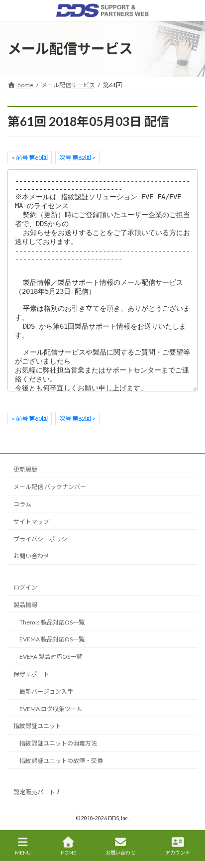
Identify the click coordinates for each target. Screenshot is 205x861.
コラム (22, 504)
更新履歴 (25, 470)
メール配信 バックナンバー (49, 487)
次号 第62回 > (77, 157)
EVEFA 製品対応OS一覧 (50, 656)
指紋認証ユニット (37, 726)
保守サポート (31, 674)
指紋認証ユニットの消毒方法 (58, 743)
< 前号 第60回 (29, 157)
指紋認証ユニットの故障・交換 (61, 760)
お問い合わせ (31, 556)
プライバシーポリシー (43, 539)
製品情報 (25, 605)
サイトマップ (31, 521)
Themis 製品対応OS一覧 (52, 622)
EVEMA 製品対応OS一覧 (52, 639)
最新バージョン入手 (46, 691)
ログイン (25, 587)
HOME (68, 853)
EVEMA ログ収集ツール (51, 709)
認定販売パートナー (40, 792)
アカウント (177, 853)
